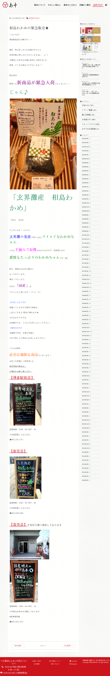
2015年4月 (85, 360)
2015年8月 (85, 343)
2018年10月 (85, 211)
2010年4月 (85, 480)
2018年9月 (85, 215)
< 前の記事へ (18, 645)
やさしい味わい (54, 5)
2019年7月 (85, 187)
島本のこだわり (70, 5)
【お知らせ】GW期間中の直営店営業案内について (91, 83)
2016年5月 (85, 307)
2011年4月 (85, 468)
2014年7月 (85, 380)
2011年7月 (85, 460)
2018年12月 (85, 203)
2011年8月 (85, 456)
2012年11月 (85, 424)
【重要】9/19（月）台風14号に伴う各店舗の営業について (91, 66)
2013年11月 (85, 396)
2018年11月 (85, 207)
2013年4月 (85, 412)
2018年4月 (85, 231)
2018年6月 (85, 223)
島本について (39, 5)
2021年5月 (85, 151)
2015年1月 (85, 372)
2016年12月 (85, 279)
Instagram (74, 664)
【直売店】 (18, 524)
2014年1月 (85, 388)
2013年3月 (85, 416)
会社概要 (37, 664)
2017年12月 (85, 235)
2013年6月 (85, 408)
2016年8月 (85, 295)
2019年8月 (85, 183)
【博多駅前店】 (22, 378)
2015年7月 (85, 347)
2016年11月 (85, 283)
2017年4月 (85, 267)
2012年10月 (85, 428)
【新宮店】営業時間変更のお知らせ (90, 75)
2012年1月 (85, 440)
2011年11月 (85, 448)
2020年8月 (85, 163)
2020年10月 (85, 159)
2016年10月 (85, 287)
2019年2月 (85, 195)
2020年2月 (85, 179)
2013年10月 (85, 400)
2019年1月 (85, 199)
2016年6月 (85, 303)
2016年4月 (85, 311)
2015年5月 (85, 355)
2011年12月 (85, 444)
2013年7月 (85, 404)
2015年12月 (85, 327)
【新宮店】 (18, 451)
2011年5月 (85, 464)
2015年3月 (85, 364)
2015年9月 (85, 339)
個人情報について (55, 661)
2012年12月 (85, 420)
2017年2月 (85, 275)
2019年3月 (85, 191)
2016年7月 (85, 299)
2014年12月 (85, 376)
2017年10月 (85, 243)
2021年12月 (85, 147)
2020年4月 (85, 171)
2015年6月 (85, 351)
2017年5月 (85, 263)
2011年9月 (85, 452)
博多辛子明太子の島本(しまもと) (18, 4)
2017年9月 (85, 247)
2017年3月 (85, 271)
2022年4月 (85, 142)
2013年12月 (85, 392)
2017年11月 (85, 239)
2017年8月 (85, 251)
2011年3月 (85, 472)
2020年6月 (85, 167)
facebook (74, 661)
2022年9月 (85, 138)
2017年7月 (85, 255)
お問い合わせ (55, 664)
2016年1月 (85, 323)
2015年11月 (85, 331)
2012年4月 (85, 436)
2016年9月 (85, 291)
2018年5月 (85, 227)
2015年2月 (85, 368)
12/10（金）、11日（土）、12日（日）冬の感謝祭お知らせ (91, 92)
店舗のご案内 (85, 5)
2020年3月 (85, 175)
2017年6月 (85, 259)
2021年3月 (85, 155)
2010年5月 (85, 476)
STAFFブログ (34, 18)
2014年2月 (85, 384)
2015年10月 (85, 335)
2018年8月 (85, 219)
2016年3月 (85, 315)
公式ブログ (98, 5)
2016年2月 (85, 319)
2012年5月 (85, 432)
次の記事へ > (68, 645)
